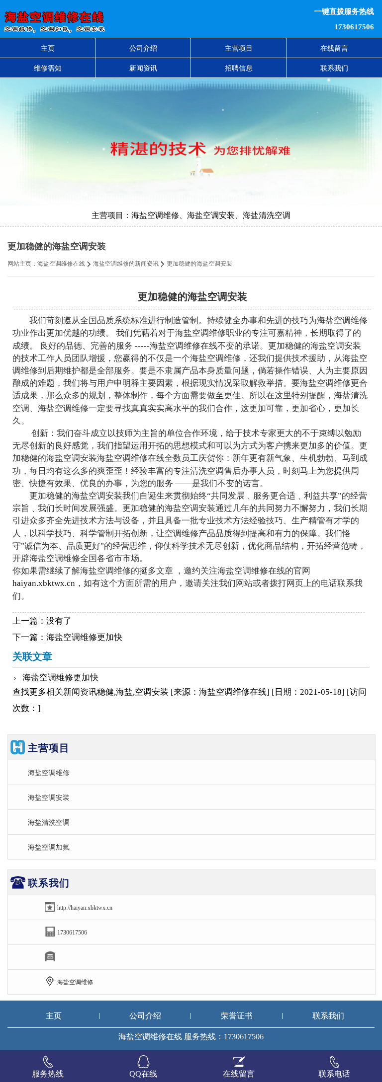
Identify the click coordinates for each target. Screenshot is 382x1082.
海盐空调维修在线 (61, 263)
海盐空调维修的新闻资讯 (126, 263)
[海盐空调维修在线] (116, 19)
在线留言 (334, 48)
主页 (48, 48)
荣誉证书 (237, 1015)
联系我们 (334, 68)
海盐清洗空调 (49, 822)
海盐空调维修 (49, 773)
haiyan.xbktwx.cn (43, 583)
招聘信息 (239, 68)
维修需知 (48, 68)
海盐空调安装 (49, 797)
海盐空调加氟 (49, 847)
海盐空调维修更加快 (84, 637)
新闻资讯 (143, 68)
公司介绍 (143, 48)
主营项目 (239, 48)
